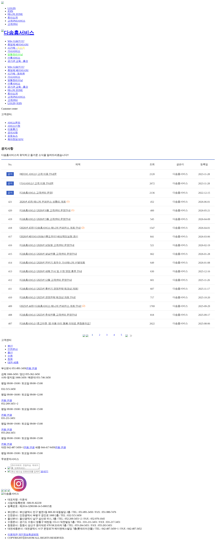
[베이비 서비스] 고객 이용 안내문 (38, 174)
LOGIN (12, 8)
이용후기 (13, 129)
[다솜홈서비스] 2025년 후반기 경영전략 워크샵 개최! (49, 288)
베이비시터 (18, 44)
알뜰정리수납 (15, 54)
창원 (10, 359)
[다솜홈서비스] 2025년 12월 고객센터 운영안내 (46, 280)
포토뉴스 (13, 136)
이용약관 (13, 534)
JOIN (10, 11)
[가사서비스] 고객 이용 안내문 (36, 183)
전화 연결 (31, 368)
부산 (10, 346)
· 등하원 (16, 73)
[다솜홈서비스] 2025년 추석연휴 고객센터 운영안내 (48, 314)
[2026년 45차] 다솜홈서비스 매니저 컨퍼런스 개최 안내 (50, 227)
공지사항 (13, 132)
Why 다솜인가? (16, 41)
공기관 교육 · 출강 (18, 61)
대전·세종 (13, 362)
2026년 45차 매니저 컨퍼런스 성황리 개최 (43, 201)
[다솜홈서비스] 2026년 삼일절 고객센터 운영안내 (47, 245)
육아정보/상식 (15, 139)
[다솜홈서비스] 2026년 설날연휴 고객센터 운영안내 (48, 253)
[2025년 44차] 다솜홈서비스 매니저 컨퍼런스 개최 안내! (50, 306)
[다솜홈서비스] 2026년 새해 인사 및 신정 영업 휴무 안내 (51, 271)
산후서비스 (14, 57)
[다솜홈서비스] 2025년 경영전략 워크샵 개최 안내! (48, 297)
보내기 (44, 471)
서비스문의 (14, 122)
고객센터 (13, 24)
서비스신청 (14, 126)
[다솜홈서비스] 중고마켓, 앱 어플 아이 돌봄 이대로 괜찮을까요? (55, 323)
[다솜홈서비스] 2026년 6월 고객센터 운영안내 (45, 210)
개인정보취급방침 (28, 534)
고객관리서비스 (16, 20)
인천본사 (13, 349)
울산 (10, 352)
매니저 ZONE (15, 14)
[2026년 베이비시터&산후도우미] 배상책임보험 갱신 (49, 236)
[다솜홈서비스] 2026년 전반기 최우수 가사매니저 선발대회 (52, 262)
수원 (10, 355)
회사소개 (13, 17)
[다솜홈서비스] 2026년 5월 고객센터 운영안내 (45, 219)
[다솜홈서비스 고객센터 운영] (36, 192)
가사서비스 (14, 51)
